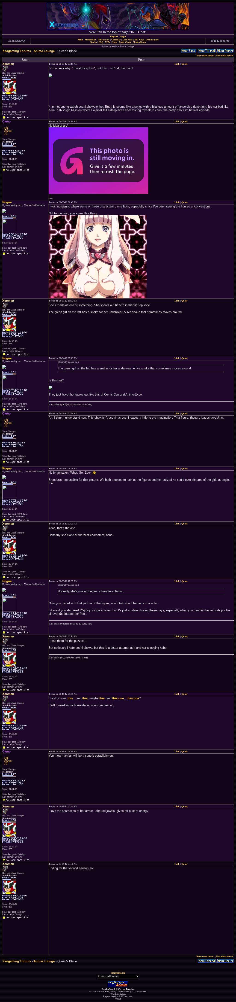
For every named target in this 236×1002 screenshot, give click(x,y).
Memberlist (90, 39)
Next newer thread (205, 55)
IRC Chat (139, 39)
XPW (107, 42)
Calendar (116, 39)
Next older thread (224, 55)
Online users (152, 39)
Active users (103, 39)
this (70, 698)
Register (114, 36)
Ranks (93, 42)
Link (177, 64)
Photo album (139, 42)
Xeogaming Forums (17, 51)
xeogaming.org (118, 973)
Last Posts (127, 39)
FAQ (101, 42)
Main (80, 39)
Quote (184, 64)
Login (123, 36)
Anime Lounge (44, 51)
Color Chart (125, 42)
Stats (114, 42)
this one (118, 698)
